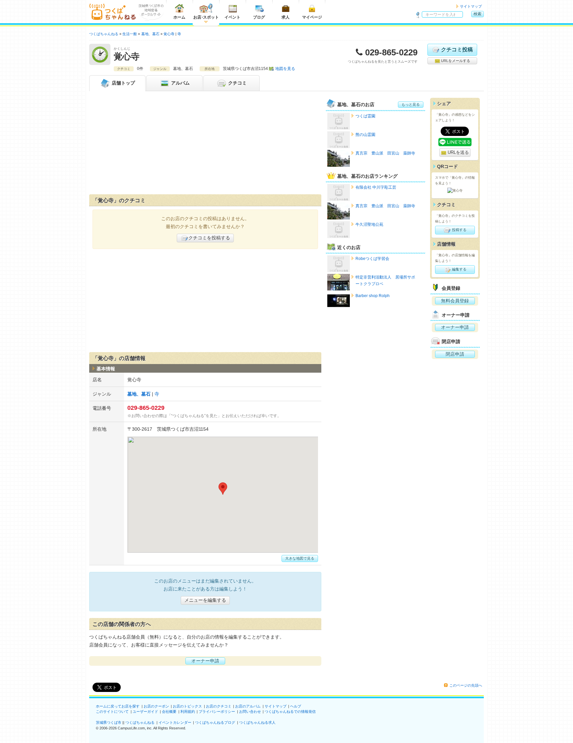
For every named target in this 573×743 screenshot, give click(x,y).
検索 (477, 14)
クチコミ (237, 83)
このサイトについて (112, 711)
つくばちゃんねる (140, 722)
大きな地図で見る (299, 558)
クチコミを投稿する (209, 237)
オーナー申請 (205, 660)
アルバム (180, 83)
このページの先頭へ (465, 685)
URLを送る (457, 152)
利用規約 (187, 711)
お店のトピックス (187, 706)
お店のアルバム (248, 706)
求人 (285, 17)
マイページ (312, 17)
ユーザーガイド (145, 711)
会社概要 (169, 711)
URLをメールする (455, 61)
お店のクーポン (156, 706)
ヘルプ (295, 706)
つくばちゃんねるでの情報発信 (290, 711)
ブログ (259, 17)
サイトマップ (471, 6)
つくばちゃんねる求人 (257, 722)
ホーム (179, 17)
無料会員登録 (455, 300)
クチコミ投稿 (457, 49)
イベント (232, 17)
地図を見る (285, 68)
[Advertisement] (205, 144)
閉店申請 (455, 354)
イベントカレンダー (175, 722)
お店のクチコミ (218, 706)
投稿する (459, 230)
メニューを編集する (205, 600)
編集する (459, 269)
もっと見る (411, 104)
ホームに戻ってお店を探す (118, 706)
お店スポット (206, 17)
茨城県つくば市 (108, 722)
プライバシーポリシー (217, 711)
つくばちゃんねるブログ (215, 722)
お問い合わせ (250, 711)
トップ (123, 83)
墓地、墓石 (139, 394)
